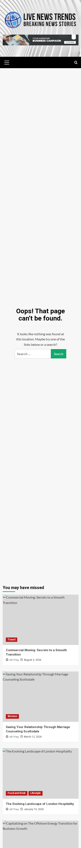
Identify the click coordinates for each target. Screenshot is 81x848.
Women (12, 716)
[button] (7, 62)
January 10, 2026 (34, 809)
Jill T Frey (14, 660)
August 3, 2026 (32, 659)
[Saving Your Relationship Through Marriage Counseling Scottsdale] (41, 696)
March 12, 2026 (33, 736)
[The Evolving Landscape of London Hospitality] (41, 773)
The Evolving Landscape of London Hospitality (40, 804)
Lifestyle (35, 793)
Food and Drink (17, 793)
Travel (11, 639)
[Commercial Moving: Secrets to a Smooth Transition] (41, 620)
